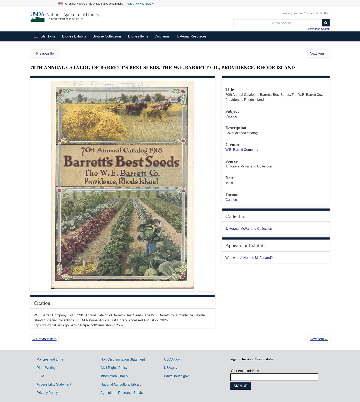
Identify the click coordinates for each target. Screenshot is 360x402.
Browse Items (138, 36)
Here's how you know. (139, 3)
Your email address (244, 371)
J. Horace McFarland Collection (248, 228)
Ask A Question (292, 13)
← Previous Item (44, 53)
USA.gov (170, 368)
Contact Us (311, 13)
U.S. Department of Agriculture (65, 19)
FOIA (40, 376)
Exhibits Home (44, 36)
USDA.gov (172, 359)
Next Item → (319, 53)
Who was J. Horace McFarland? (249, 258)
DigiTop (325, 13)
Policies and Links (50, 359)
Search (326, 22)
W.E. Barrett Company (241, 149)
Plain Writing (46, 368)
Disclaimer (163, 36)
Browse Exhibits (74, 36)
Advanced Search (319, 28)
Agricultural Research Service (122, 393)
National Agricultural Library (73, 14)
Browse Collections (107, 36)
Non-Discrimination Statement (122, 359)
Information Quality (114, 376)
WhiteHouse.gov (176, 376)
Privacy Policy (47, 393)
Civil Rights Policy (114, 368)
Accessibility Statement (54, 384)
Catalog (231, 116)
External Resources (191, 36)
